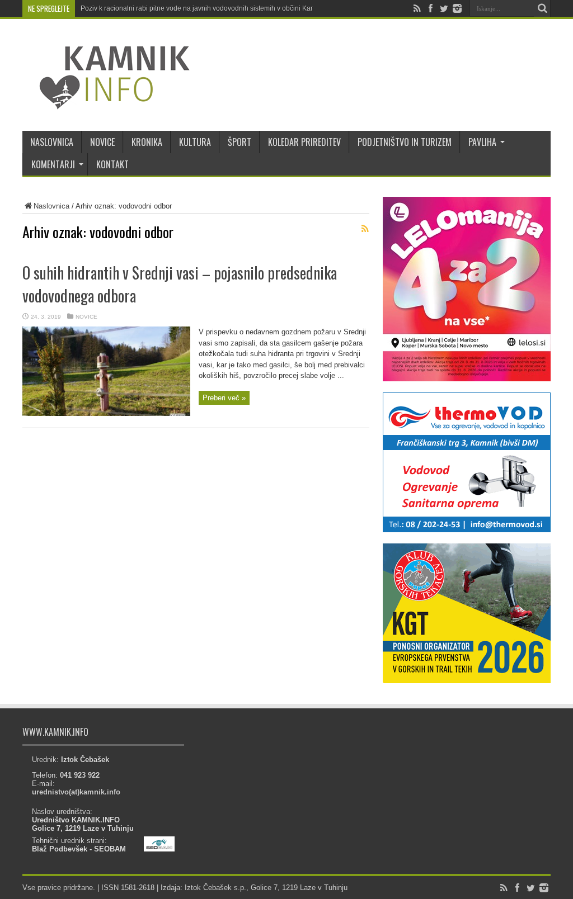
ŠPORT (239, 142)
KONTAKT (112, 164)
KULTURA (195, 142)
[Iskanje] (542, 8)
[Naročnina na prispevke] (364, 228)
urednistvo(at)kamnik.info (76, 792)
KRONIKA (146, 142)
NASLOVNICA (51, 142)
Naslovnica (51, 206)
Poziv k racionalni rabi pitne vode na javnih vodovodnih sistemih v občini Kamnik (203, 8)
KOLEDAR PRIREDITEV (304, 142)
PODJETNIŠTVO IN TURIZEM (405, 142)
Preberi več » (224, 398)
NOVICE (102, 142)
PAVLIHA (482, 142)
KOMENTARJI (53, 164)
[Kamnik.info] (106, 102)
